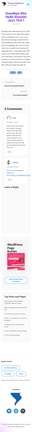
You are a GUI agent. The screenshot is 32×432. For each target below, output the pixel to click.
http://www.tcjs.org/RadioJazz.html (18, 175)
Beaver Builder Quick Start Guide (16, 280)
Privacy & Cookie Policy (9, 380)
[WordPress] (16, 411)
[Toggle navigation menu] (28, 4)
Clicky (21, 374)
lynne (14, 118)
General (13, 72)
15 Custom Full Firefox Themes (14, 314)
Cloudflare (8, 374)
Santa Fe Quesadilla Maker (14, 86)
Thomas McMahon (15, 3)
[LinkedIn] (9, 411)
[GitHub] (23, 411)
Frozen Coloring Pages (12, 335)
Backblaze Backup (10, 368)
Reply (9, 152)
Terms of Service (24, 380)
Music (19, 72)
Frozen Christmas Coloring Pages (15, 331)
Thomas (15, 162)
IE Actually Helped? (20, 95)
